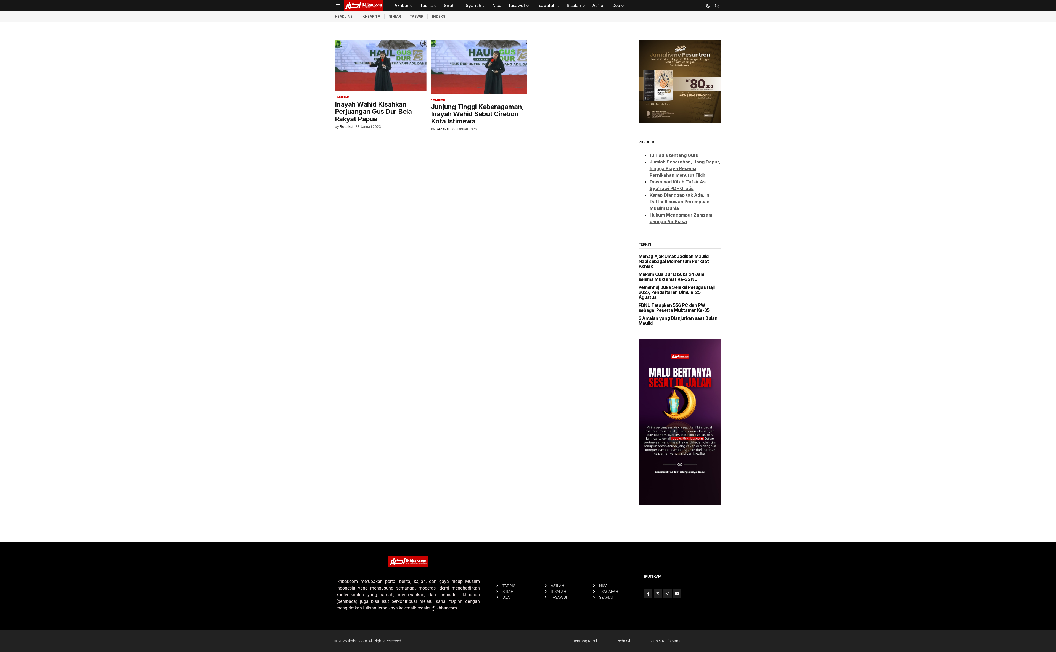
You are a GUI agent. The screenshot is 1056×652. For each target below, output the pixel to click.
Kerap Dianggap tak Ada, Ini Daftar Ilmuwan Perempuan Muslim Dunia (680, 201)
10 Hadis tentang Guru (674, 155)
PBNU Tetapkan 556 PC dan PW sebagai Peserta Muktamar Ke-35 (674, 308)
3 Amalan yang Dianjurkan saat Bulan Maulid (678, 321)
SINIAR (395, 16)
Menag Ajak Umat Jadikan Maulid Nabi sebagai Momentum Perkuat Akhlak (674, 261)
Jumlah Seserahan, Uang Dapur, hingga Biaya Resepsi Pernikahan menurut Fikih (685, 168)
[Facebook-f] (648, 593)
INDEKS (438, 16)
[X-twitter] (658, 593)
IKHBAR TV (370, 16)
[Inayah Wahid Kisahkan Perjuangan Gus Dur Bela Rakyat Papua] (381, 65)
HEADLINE (344, 16)
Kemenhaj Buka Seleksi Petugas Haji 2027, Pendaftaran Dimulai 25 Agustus (677, 292)
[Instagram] (667, 593)
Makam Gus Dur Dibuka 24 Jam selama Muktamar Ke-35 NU (671, 277)
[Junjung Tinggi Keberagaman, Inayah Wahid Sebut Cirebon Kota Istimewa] (479, 67)
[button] (338, 5)
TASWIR (416, 16)
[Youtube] (677, 593)
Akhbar (343, 97)
